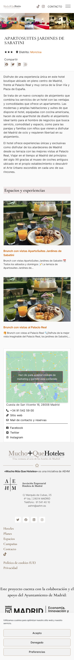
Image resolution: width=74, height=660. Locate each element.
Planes (7, 534)
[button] (4, 21)
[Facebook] (26, 520)
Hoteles (8, 528)
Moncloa (35, 52)
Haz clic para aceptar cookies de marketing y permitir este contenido (37, 376)
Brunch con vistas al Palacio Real (25, 327)
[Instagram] (43, 6)
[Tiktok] (38, 6)
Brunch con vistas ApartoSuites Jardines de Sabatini (32, 253)
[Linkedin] (34, 520)
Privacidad (10, 568)
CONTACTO (55, 6)
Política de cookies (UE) (19, 563)
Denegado (37, 642)
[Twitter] (18, 520)
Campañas (10, 544)
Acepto (37, 633)
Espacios (9, 539)
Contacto (9, 549)
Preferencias (37, 651)
